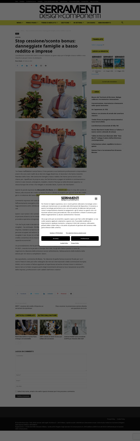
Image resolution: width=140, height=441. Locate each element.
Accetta (55, 238)
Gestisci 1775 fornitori (56, 233)
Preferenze (85, 238)
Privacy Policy (75, 243)
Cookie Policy (64, 243)
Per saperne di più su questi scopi (76, 233)
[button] (96, 199)
